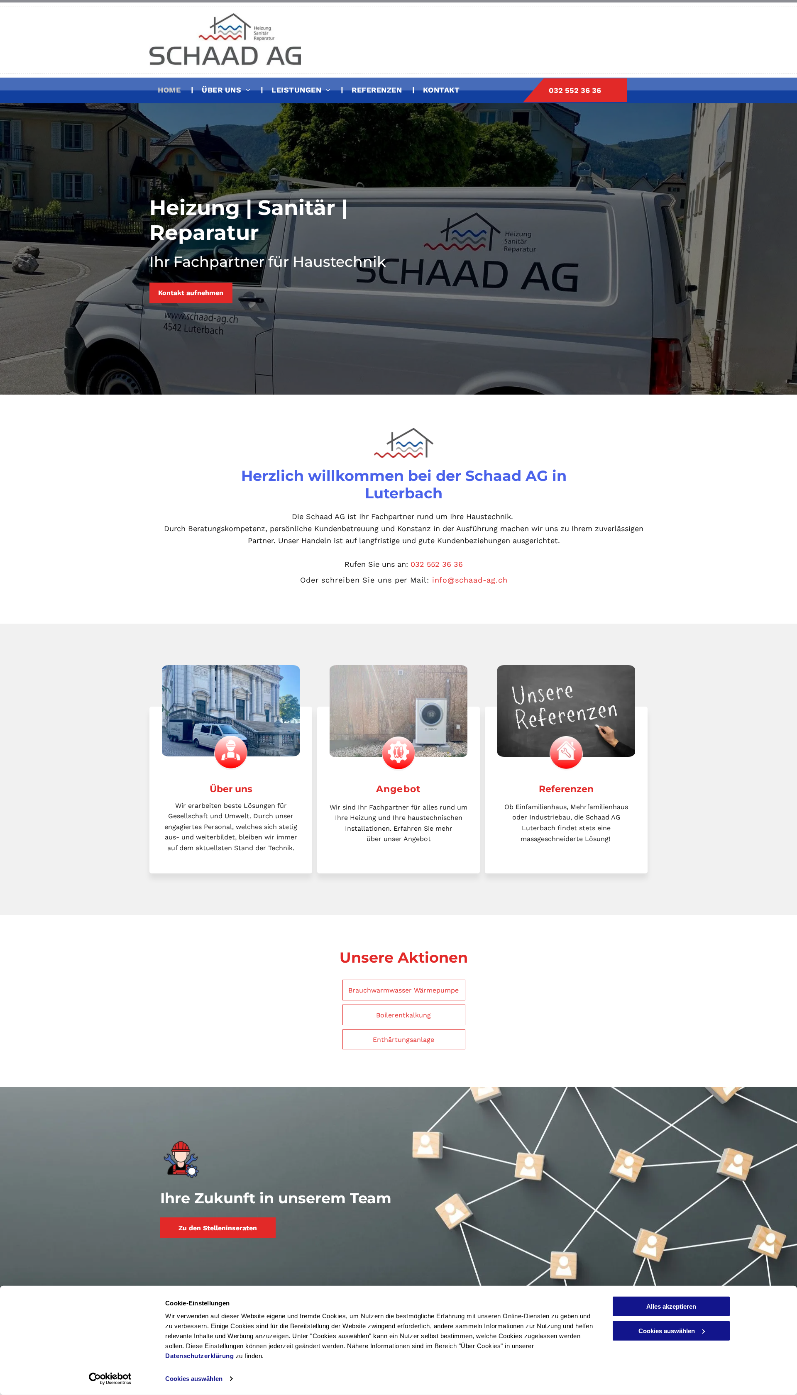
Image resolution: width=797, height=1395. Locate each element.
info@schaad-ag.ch (470, 580)
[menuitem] (171, 89)
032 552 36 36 (437, 564)
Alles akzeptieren (671, 1306)
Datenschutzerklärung (199, 1355)
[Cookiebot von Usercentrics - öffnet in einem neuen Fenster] (110, 1379)
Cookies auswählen (193, 1378)
